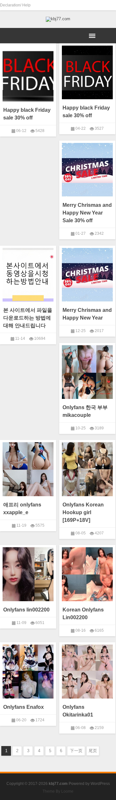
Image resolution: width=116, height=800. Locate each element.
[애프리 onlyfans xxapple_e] (28, 468)
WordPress (100, 783)
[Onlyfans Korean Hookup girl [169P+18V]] (87, 468)
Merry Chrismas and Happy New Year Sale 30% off (87, 212)
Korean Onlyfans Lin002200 (83, 613)
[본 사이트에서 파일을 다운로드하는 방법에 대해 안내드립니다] (28, 274)
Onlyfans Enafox (23, 707)
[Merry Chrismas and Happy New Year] (87, 274)
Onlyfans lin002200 (26, 609)
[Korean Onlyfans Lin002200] (87, 573)
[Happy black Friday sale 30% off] (28, 73)
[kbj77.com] (58, 19)
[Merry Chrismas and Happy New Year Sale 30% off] (87, 169)
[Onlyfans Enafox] (28, 670)
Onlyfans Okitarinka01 (78, 710)
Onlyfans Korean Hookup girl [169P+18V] (83, 512)
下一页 (76, 750)
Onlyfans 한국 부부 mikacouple (85, 411)
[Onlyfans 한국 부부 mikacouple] (87, 371)
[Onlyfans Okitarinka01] (87, 670)
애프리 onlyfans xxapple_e (22, 508)
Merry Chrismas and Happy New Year (87, 314)
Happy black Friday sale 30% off (27, 113)
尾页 (93, 750)
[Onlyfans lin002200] (28, 573)
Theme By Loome (58, 791)
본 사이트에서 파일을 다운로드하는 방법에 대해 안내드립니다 (27, 317)
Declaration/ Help (15, 5)
